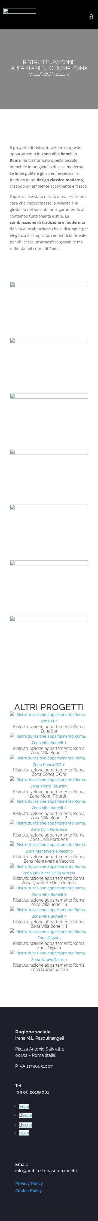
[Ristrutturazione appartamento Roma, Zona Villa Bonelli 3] (49, 891)
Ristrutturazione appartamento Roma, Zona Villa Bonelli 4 (49, 924)
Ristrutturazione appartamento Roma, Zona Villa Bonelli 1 (49, 750)
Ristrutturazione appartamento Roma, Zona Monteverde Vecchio (49, 859)
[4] (49, 501)
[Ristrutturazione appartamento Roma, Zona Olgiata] (49, 934)
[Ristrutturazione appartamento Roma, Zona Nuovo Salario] (49, 956)
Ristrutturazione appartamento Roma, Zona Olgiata (49, 945)
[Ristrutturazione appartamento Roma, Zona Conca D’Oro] (49, 761)
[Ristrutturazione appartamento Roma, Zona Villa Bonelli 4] (49, 913)
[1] (49, 334)
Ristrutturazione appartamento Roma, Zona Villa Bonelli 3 (49, 902)
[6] (49, 612)
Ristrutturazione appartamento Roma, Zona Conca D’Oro (49, 772)
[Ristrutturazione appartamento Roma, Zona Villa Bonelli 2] (49, 804)
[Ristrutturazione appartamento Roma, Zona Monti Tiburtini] (49, 782)
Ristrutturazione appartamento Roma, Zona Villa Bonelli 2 (49, 815)
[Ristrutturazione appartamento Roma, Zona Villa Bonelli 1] (49, 739)
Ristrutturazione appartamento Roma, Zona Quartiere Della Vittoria (49, 880)
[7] (49, 668)
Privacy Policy (29, 1183)
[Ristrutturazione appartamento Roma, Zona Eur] (49, 718)
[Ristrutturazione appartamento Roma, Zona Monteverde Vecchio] (49, 847)
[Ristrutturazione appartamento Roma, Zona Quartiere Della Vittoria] (49, 869)
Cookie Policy (28, 1191)
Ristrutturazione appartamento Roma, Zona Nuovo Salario (49, 967)
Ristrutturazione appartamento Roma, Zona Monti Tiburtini (49, 794)
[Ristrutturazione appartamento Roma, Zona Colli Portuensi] (49, 826)
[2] (49, 389)
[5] (49, 557)
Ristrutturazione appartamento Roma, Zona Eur (49, 729)
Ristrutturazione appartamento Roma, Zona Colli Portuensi (49, 837)
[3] (49, 445)
